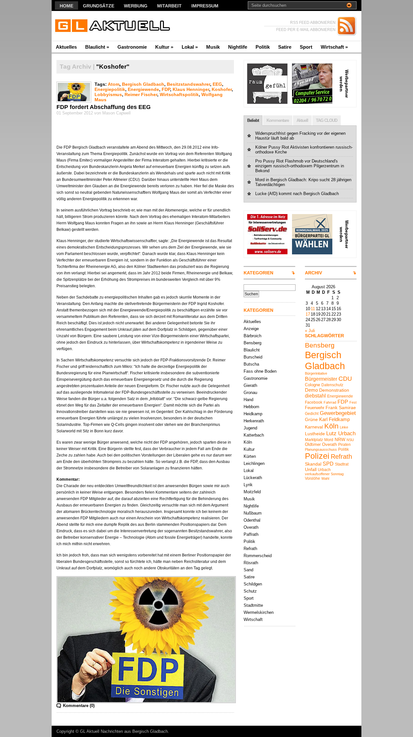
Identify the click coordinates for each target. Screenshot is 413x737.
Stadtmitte (253, 605)
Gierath (250, 385)
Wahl (325, 478)
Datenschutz (332, 385)
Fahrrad (330, 402)
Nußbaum (253, 513)
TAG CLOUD (326, 120)
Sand (248, 569)
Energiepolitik (110, 89)
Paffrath (251, 534)
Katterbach (254, 435)
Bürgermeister (321, 379)
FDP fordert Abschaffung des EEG (103, 107)
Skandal (313, 464)
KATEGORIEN (258, 272)
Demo (311, 390)
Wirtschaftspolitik (179, 94)
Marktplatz (314, 439)
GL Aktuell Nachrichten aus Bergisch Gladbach (124, 731)
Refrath (250, 548)
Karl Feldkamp (334, 419)
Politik (263, 47)
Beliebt (253, 120)
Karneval (314, 426)
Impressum (204, 5)
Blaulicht (97, 47)
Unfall (311, 469)
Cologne (312, 384)
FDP (166, 89)
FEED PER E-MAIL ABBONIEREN (306, 29)
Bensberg (252, 342)
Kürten (250, 456)
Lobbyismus (108, 94)
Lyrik (248, 484)
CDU (345, 378)
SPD (328, 464)
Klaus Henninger (191, 89)
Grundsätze (98, 5)
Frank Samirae (341, 407)
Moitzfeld (252, 491)
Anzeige (251, 328)
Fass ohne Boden (260, 371)
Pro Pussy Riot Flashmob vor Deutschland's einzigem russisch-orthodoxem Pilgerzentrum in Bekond (299, 166)
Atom (113, 84)
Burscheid (253, 357)
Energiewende (143, 89)
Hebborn (251, 406)
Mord (328, 439)
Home (66, 5)
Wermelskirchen (259, 612)
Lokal (190, 47)
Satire (284, 47)
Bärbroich (252, 335)
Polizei (317, 456)
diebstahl (315, 395)
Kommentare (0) (79, 705)
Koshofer (222, 89)
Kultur (164, 47)
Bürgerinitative (316, 373)
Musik (213, 47)
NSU (350, 440)
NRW (340, 439)
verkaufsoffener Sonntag (324, 474)
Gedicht (311, 413)
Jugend (250, 428)
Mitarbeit (169, 5)
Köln (248, 442)
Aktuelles (66, 47)
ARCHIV (313, 272)
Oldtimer (313, 444)
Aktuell (302, 120)
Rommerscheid (258, 555)
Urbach (324, 469)
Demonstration (334, 390)
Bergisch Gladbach (143, 84)
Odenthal (252, 520)
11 (313, 308)
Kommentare (278, 120)
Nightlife (237, 47)
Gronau (250, 392)
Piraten (344, 444)
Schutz (250, 591)
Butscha (251, 364)
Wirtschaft (334, 47)
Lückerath (253, 477)
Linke (344, 427)
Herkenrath (254, 420)
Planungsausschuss (321, 449)
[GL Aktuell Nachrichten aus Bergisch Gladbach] (114, 26)
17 (308, 314)
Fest (353, 402)
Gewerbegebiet (338, 413)
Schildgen (253, 584)
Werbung (135, 5)
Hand (248, 399)
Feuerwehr (314, 407)
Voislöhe (312, 478)
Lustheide (315, 433)
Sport (306, 47)
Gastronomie (132, 47)
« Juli (310, 330)
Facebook (313, 402)
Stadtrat (341, 464)
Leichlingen (254, 463)
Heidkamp (253, 413)
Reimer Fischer (141, 94)
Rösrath (251, 562)
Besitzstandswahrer (188, 84)
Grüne (311, 419)
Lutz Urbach (341, 433)
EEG (217, 84)
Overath (251, 527)
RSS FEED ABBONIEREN (313, 22)
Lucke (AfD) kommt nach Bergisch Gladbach (297, 193)
